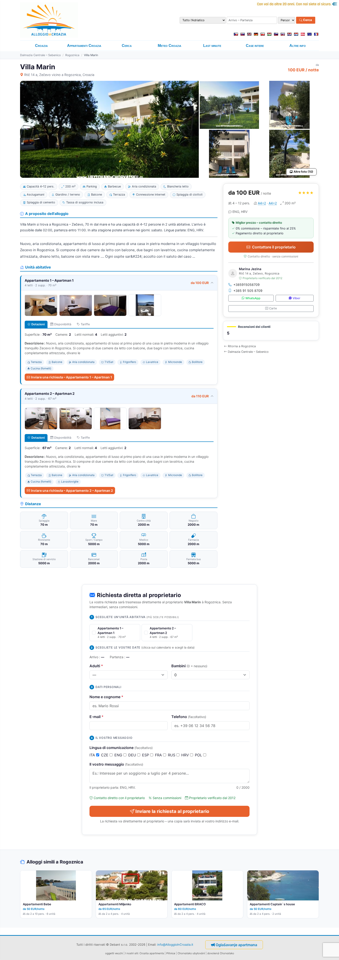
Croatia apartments (152, 953)
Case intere (255, 46)
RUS (172, 755)
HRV (185, 755)
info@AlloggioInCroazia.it (175, 944)
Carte (273, 308)
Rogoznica (72, 55)
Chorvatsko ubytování (191, 953)
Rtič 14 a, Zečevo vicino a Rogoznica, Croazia (59, 75)
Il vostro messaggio (116, 764)
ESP (146, 755)
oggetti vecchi (114, 953)
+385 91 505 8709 (247, 291)
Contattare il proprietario (274, 247)
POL (199, 755)
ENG (118, 755)
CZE (105, 755)
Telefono (188, 716)
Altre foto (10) (303, 171)
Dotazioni (38, 324)
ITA (92, 755)
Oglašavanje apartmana (236, 944)
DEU (132, 755)
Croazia (41, 46)
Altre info (297, 46)
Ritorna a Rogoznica (242, 346)
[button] (271, 331)
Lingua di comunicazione (121, 747)
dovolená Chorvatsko (220, 953)
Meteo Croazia (169, 46)
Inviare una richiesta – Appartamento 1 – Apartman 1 (71, 377)
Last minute (212, 46)
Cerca (307, 20)
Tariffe (85, 324)
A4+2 (262, 203)
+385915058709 (246, 285)
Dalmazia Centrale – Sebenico (40, 55)
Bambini (189, 666)
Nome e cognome (106, 696)
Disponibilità (62, 324)
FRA (159, 755)
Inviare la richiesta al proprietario (172, 811)
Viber (296, 298)
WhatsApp (252, 298)
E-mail (96, 716)
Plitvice (170, 953)
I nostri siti (131, 953)
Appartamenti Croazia (84, 46)
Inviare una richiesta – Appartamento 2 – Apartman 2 (72, 490)
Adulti (96, 666)
